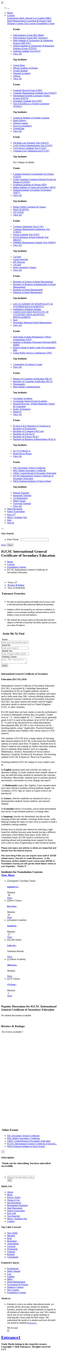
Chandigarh (12, 1257)
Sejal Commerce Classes (24, 267)
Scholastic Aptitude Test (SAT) (27, 101)
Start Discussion (14, 509)
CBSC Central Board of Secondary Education (34, 473)
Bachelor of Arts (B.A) (24, 434)
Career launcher (20, 259)
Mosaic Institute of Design (25, 68)
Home (10, 13)
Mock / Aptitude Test (17, 517)
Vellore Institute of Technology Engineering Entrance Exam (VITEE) (33, 47)
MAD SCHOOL (21, 209)
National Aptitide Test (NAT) (26, 51)
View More (7, 875)
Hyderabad (12, 1249)
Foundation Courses (16, 567)
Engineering (13, 18)
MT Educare (19, 262)
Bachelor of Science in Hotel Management (33, 281)
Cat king (17, 256)
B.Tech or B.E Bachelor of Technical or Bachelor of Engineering (32, 427)
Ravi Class (11, 906)
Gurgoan (11, 1246)
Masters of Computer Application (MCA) (32, 378)
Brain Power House (22, 453)
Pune (9, 1238)
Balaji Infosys (19, 120)
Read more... (32, 1323)
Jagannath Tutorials (22, 495)
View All (17, 54)
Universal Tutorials (22, 503)
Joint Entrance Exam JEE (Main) (28, 35)
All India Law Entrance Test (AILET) (31, 143)
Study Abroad (26, 18)
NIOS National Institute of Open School (32, 481)
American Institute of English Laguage (31, 118)
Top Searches (13, 1216)
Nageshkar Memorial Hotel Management (32, 322)
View (9, 898)
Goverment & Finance (17, 1284)
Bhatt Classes (19, 501)
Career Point (19, 65)
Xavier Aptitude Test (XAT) (26, 234)
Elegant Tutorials (21, 493)
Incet (15, 320)
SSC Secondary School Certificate (29, 468)
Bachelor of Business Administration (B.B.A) (34, 439)
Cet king (17, 264)
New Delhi (12, 1233)
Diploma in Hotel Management (27, 292)
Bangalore (12, 1241)
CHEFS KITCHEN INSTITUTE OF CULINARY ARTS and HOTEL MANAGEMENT (31, 314)
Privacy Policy (14, 1197)
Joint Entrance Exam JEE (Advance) (30, 38)
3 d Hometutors (20, 498)
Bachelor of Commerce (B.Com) (28, 431)
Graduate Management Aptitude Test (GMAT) (35, 93)
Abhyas (16, 76)
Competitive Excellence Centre (27, 364)
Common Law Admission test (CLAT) (31, 151)
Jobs (9, 520)
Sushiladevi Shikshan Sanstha (27, 309)
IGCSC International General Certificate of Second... (32, 1143)
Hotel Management (16, 21)
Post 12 (11, 514)
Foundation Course (46, 23)
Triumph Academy (22, 73)
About (10, 1192)
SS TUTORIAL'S (21, 451)
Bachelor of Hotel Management (28, 289)
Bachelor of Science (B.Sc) (26, 436)
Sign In (10, 522)
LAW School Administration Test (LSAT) (32, 145)
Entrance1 (11, 1337)
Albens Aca (11, 965)
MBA (48, 18)
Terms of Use (13, 1200)
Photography (19, 384)
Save (3, 545)
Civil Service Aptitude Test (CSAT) (29, 148)
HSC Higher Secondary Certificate (29, 470)
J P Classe (11, 984)
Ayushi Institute (20, 70)
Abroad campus (20, 123)
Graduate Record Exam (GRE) (27, 90)
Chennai (11, 1251)
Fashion (42, 18)
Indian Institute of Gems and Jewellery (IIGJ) (34, 187)
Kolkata (11, 1254)
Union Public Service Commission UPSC (32, 353)
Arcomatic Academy (22, 398)
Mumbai (11, 1235)
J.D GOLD (18, 212)
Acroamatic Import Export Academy (30, 401)
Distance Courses (15, 23)
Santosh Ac (11, 926)
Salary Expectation (16, 511)
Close (10, 545)
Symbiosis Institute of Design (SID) (30, 184)
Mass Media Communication (26, 386)
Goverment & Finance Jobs (38, 21)
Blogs (10, 1194)
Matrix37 (17, 411)
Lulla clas (11, 945)
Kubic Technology (22, 409)
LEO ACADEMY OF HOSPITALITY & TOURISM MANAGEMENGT (33, 305)
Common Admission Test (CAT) (28, 226)
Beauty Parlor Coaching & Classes (29, 207)
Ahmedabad (13, 1243)
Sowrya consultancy (22, 126)
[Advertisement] (23, 1056)
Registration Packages (17, 1205)
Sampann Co (12, 887)
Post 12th (11, 1213)
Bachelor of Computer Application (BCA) (33, 381)
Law (35, 18)
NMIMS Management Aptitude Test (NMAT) (34, 242)
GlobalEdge (18, 128)
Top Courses (30, 23)
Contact (10, 1221)
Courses (11, 15)
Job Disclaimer (14, 1202)
